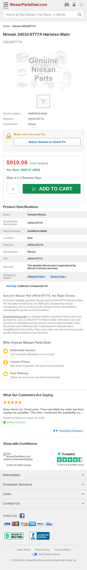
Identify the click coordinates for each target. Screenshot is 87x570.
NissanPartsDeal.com (15, 316)
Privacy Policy (62, 549)
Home (6, 26)
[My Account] (74, 4)
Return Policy (58, 276)
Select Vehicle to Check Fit (47, 142)
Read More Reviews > (71, 430)
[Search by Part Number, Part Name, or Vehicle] (79, 14)
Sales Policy (23, 549)
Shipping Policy (36, 276)
